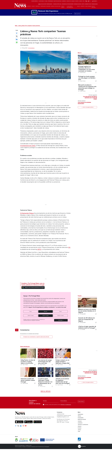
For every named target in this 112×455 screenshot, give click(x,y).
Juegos (80, 1)
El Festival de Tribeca (27, 213)
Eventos (77, 1)
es (89, 1)
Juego (86, 6)
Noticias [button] (29, 6)
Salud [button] (78, 6)
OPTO (39, 249)
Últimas (46, 1)
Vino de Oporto (62, 7)
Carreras (64, 1)
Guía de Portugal (94, 7)
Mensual (45, 311)
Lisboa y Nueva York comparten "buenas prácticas (29, 25)
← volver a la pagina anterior (87, 107)
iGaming (89, 6)
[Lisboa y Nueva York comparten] (45, 65)
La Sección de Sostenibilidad (70, 7)
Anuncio (73, 1)
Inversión (48, 6)
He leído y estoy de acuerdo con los (58, 404)
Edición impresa (34, 1)
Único (30, 311)
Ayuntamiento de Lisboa (27, 145)
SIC (69, 247)
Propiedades (50, 1)
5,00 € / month (45, 315)
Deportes (83, 6)
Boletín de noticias (57, 1)
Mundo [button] (33, 6)
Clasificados (41, 1)
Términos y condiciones (83, 424)
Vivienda (52, 6)
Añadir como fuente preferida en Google (34, 287)
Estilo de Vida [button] (57, 6)
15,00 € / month (60, 315)
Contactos (68, 1)
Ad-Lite (95, 1)
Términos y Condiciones (66, 404)
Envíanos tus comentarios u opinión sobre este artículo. (36, 336)
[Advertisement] (45, 93)
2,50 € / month (31, 315)
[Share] (96, 72)
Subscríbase (81, 401)
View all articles (45, 391)
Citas (84, 1)
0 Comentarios (31, 48)
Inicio (16, 25)
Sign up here (77, 13)
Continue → (61, 320)
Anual (60, 311)
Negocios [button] (38, 6)
